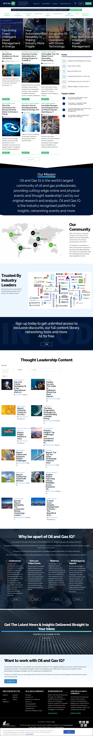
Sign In (81, 3)
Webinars (6, 702)
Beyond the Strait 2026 (74, 71)
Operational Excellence (85, 14)
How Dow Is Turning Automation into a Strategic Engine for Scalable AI (30, 57)
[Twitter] (87, 723)
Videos (15, 699)
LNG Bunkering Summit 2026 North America (80, 81)
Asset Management (18, 14)
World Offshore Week (74, 66)
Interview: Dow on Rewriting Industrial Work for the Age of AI (30, 107)
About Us (36, 3)
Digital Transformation (69, 14)
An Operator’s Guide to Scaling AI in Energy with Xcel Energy (78, 116)
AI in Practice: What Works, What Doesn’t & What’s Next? (77, 98)
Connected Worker (28, 14)
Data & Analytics (47, 14)
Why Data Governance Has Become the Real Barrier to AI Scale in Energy (10, 109)
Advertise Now (52, 713)
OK (69, 731)
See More (15, 599)
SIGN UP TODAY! (75, 713)
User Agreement (30, 704)
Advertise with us (31, 706)
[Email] (82, 726)
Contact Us (11, 681)
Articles (5, 695)
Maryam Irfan (50, 445)
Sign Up (88, 3)
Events (54, 3)
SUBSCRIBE (46, 638)
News (4, 699)
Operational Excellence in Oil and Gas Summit (10, 56)
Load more (30, 159)
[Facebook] (84, 723)
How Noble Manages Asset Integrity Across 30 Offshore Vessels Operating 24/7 (49, 108)
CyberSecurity (39, 13)
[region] (46, 732)
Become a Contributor (32, 699)
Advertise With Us (65, 3)
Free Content (45, 3)
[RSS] (85, 726)
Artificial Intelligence (7, 14)
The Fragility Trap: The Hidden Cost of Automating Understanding (50, 57)
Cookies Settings (59, 727)
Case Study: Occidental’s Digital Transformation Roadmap (77, 103)
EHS (77, 13)
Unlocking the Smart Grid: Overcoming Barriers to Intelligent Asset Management (79, 110)
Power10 (28, 695)
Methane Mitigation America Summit (78, 86)
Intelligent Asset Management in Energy (79, 61)
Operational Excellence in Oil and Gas (79, 76)
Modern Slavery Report (44, 727)
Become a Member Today (33, 710)
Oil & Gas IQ (34, 63)
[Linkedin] (80, 723)
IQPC (53, 722)
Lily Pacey (19, 394)
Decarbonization (57, 13)
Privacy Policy (33, 727)
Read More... (6, 99)
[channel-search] (75, 3)
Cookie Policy (29, 708)
